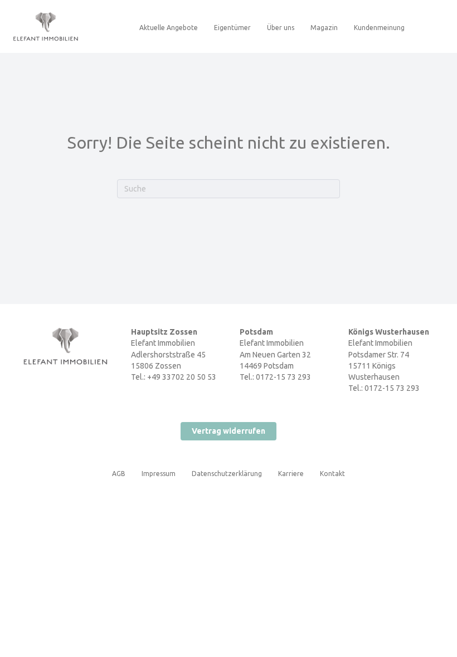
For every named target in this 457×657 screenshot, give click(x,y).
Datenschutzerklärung (227, 473)
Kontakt (332, 473)
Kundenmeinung (379, 27)
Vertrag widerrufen (228, 430)
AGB (118, 473)
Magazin (324, 27)
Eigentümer (232, 27)
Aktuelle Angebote (168, 27)
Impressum (159, 473)
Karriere (291, 473)
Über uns (280, 27)
